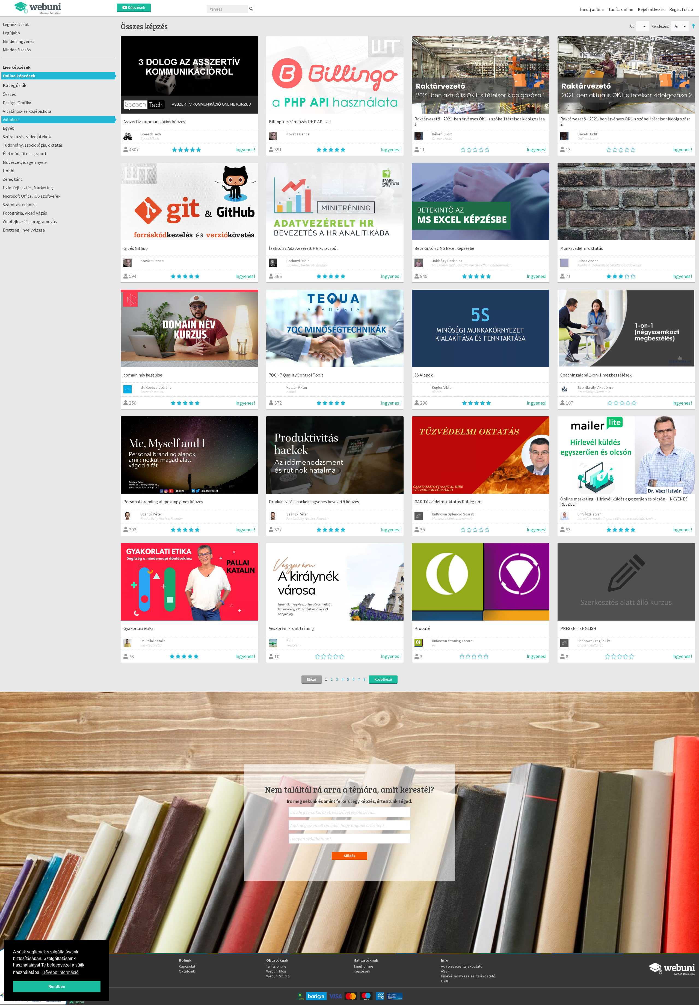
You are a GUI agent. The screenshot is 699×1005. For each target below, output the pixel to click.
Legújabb (11, 32)
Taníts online (620, 9)
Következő (383, 679)
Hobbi (8, 170)
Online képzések (19, 75)
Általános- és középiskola (27, 111)
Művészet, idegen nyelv (25, 162)
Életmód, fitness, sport (25, 153)
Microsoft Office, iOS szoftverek (31, 196)
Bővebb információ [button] (60, 972)
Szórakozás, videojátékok (27, 136)
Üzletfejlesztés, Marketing (28, 187)
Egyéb (8, 128)
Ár (677, 26)
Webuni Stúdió (278, 976)
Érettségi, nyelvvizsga (24, 230)
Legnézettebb (16, 24)
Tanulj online (591, 9)
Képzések (136, 7)
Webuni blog (276, 971)
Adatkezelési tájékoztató (461, 966)
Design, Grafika (17, 102)
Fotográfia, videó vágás (25, 213)
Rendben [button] (56, 986)
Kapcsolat (187, 966)
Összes (9, 94)
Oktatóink (187, 971)
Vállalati (11, 119)
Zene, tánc (12, 179)
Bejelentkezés (651, 9)
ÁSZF (445, 971)
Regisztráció (681, 9)
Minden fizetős (17, 49)
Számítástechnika (20, 204)
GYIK (444, 981)
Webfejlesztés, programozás (30, 221)
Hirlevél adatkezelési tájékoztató (468, 976)
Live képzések (17, 67)
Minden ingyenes (18, 41)
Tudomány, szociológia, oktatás (33, 145)
